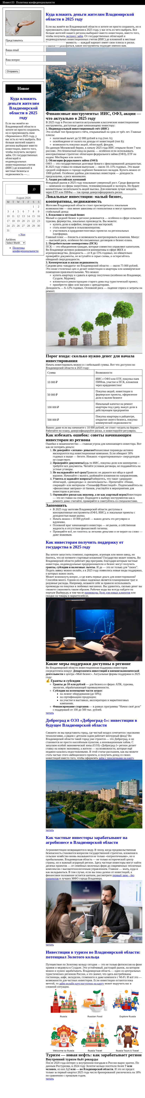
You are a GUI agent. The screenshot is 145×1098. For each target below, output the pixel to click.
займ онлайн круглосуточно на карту (81, 983)
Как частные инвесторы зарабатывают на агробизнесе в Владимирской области (86, 840)
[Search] (34, 189)
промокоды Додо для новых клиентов (107, 592)
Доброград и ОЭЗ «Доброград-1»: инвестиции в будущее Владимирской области (91, 722)
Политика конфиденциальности (35, 2)
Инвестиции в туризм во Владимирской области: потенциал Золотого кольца (93, 954)
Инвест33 (8, 2)
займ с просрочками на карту (116, 758)
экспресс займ (74, 36)
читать (50, 712)
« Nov (21, 234)
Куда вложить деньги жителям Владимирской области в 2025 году (23, 108)
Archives (10, 239)
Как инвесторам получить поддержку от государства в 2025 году (84, 544)
